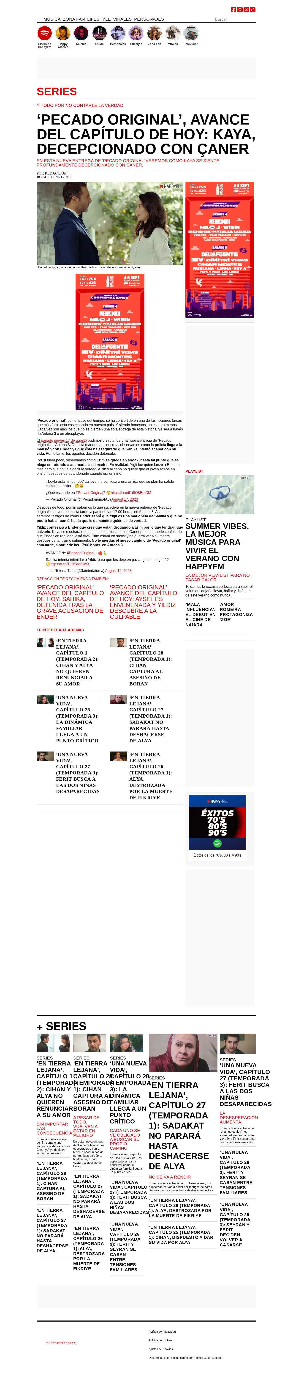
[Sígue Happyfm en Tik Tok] (252, 11)
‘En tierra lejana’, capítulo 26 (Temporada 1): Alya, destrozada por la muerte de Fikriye (151, 776)
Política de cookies (160, 1340)
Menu (39, 20)
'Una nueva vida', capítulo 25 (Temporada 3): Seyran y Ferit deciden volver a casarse (235, 1224)
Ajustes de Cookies (161, 1349)
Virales (122, 19)
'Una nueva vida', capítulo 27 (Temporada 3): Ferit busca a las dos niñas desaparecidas (129, 1197)
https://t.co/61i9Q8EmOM (131, 493)
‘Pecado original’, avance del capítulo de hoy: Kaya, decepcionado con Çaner (146, 134)
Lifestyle (99, 19)
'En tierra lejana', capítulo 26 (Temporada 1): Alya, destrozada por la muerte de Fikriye (89, 1248)
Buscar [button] (253, 19)
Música (52, 19)
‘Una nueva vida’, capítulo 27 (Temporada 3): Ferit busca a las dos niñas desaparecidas (78, 773)
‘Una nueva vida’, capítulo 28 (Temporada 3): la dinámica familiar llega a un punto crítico (77, 719)
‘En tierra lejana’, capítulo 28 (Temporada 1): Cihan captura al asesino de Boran (150, 662)
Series (57, 91)
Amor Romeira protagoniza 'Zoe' (236, 612)
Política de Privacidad (162, 1331)
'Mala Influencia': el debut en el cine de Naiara (200, 614)
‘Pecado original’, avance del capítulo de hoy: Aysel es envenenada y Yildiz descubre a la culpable (143, 602)
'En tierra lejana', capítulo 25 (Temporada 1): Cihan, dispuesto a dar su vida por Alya (181, 1235)
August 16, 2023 (118, 571)
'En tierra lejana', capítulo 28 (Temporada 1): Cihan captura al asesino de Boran (52, 1181)
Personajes (149, 19)
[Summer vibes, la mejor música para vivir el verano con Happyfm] (219, 494)
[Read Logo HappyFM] (62, 10)
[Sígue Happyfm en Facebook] (233, 11)
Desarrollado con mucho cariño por (185, 1357)
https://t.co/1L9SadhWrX (70, 564)
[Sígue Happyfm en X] (246, 11)
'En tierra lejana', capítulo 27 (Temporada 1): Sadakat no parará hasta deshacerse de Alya (52, 1230)
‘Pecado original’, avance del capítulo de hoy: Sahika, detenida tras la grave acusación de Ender (70, 602)
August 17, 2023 (124, 499)
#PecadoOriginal (89, 493)
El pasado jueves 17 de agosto (62, 440)
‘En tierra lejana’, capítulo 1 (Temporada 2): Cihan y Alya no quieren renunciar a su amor (77, 662)
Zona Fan (74, 19)
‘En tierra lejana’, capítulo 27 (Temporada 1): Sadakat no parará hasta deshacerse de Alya (150, 719)
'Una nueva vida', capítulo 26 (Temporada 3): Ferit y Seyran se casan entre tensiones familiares (125, 1247)
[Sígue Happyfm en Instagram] (240, 11)
